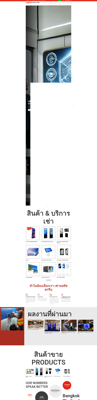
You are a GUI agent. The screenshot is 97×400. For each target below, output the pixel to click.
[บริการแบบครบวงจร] (50, 295)
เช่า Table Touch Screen (46, 260)
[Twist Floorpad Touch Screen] (48, 371)
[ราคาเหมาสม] (39, 295)
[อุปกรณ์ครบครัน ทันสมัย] (27, 295)
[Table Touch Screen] (58, 371)
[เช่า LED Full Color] (48, 269)
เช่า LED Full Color (45, 277)
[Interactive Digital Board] (30, 371)
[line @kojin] (60, 0)
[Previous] (24, 106)
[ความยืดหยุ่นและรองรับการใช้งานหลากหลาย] (62, 295)
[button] (71, 3)
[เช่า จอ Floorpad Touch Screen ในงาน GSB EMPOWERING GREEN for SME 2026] (85, 325)
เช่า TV (27, 260)
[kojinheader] (33, 3)
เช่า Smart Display (61, 277)
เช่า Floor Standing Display (31, 241)
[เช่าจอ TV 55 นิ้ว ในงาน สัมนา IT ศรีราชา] (69, 324)
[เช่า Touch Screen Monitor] (64, 252)
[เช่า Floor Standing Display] (33, 233)
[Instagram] (69, 0)
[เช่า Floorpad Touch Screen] (48, 233)
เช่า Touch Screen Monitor (62, 260)
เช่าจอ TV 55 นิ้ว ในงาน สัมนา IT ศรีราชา (66, 329)
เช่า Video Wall (29, 277)
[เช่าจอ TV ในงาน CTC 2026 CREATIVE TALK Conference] (35, 325)
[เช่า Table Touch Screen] (48, 252)
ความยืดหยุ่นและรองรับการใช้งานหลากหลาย (65, 297)
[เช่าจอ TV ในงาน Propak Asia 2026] (52, 324)
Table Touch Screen (57, 376)
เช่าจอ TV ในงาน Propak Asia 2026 (50, 329)
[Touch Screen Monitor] (67, 371)
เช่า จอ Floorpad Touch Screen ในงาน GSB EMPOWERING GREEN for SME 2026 (84, 332)
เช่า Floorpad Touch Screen (47, 241)
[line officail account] (65, 0)
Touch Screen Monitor (66, 376)
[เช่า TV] (33, 252)
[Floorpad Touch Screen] (39, 371)
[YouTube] (68, 0)
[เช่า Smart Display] (64, 269)
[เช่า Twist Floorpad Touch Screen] (64, 233)
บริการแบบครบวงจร (53, 296)
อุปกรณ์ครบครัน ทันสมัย (30, 296)
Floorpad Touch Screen (39, 376)
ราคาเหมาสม (40, 296)
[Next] (73, 106)
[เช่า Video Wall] (33, 269)
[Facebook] (66, 0)
